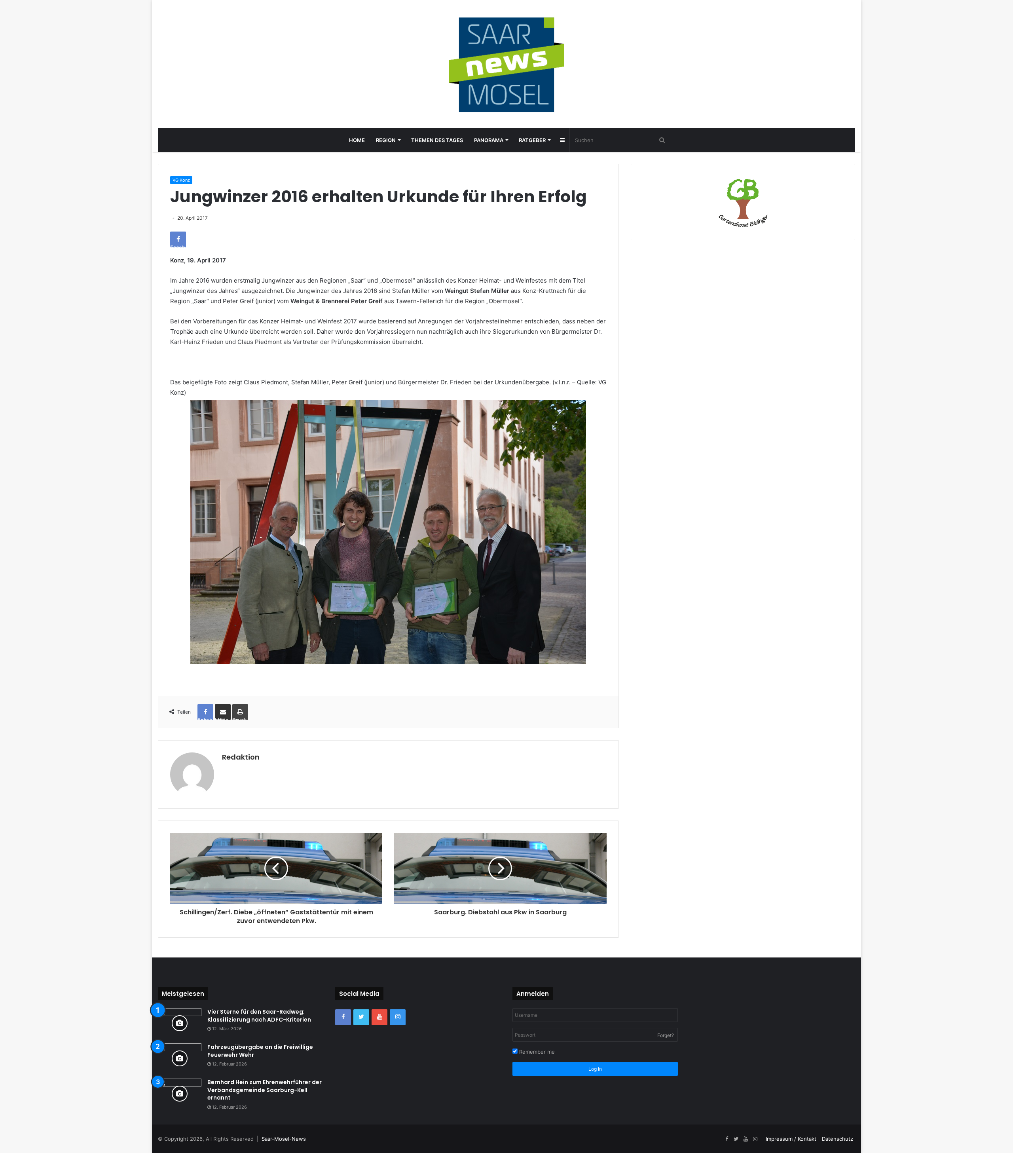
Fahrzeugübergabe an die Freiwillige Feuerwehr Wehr (260, 1051)
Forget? (665, 1035)
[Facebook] (343, 1017)
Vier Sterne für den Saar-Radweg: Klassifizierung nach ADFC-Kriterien (259, 1016)
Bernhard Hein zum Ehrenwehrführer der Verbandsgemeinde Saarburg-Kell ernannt (264, 1090)
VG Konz (181, 180)
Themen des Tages (437, 140)
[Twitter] (361, 1017)
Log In (595, 1069)
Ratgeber (532, 140)
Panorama (488, 140)
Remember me (536, 1052)
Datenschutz (837, 1139)
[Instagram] (398, 1017)
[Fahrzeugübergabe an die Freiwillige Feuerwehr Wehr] (179, 1058)
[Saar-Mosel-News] (506, 64)
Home (357, 140)
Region (386, 140)
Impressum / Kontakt (791, 1139)
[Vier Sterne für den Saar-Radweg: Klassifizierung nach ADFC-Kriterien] (179, 1023)
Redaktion (241, 757)
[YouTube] (379, 1017)
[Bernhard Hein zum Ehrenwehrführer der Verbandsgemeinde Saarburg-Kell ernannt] (179, 1093)
